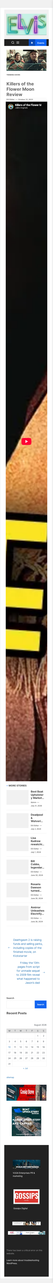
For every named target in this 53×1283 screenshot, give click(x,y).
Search (10, 998)
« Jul (25, 1068)
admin (33, 802)
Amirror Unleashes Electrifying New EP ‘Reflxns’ (37, 914)
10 (9, 1047)
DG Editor (10, 99)
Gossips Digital (20, 1208)
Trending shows (13, 75)
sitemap (10, 1077)
